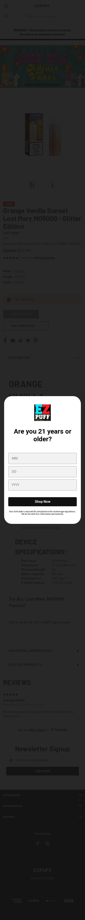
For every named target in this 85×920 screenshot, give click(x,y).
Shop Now (42, 502)
